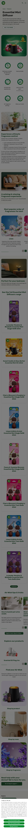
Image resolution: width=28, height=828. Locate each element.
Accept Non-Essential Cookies (14, 820)
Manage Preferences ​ (14, 826)
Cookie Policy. (20, 814)
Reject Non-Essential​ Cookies (14, 823)
